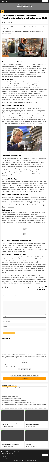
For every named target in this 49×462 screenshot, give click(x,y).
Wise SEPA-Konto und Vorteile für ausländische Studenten (14, 400)
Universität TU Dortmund (7, 287)
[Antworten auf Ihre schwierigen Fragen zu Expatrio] (12, 415)
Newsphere (26, 460)
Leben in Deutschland (6, 453)
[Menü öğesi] (43, 1)
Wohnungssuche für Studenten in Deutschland (11, 398)
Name (4, 316)
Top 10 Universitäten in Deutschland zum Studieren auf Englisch (37, 288)
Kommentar (6, 300)
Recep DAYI (11, 22)
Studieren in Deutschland (24, 6)
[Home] (2, 11)
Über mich (3, 451)
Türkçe (2, 458)
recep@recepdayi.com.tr (11, 366)
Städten (8, 451)
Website (5, 326)
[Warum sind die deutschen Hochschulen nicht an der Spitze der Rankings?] (12, 435)
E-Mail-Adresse (6, 321)
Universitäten (14, 451)
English (6, 458)
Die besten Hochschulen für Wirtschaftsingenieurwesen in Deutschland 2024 (18, 402)
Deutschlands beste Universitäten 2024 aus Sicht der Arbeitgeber (15, 390)
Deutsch (11, 458)
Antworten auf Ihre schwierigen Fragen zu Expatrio (12, 387)
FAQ (18, 451)
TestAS (13, 453)
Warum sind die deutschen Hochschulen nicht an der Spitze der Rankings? (17, 392)
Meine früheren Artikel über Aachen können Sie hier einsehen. (19, 102)
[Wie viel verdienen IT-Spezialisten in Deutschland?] (36, 435)
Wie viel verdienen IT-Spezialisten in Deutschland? (12, 394)
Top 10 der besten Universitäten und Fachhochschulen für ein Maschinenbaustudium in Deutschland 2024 (24, 408)
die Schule (11, 207)
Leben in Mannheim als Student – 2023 (10, 396)
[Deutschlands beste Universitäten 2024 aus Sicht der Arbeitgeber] (36, 415)
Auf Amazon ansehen (24, 378)
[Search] (47, 11)
